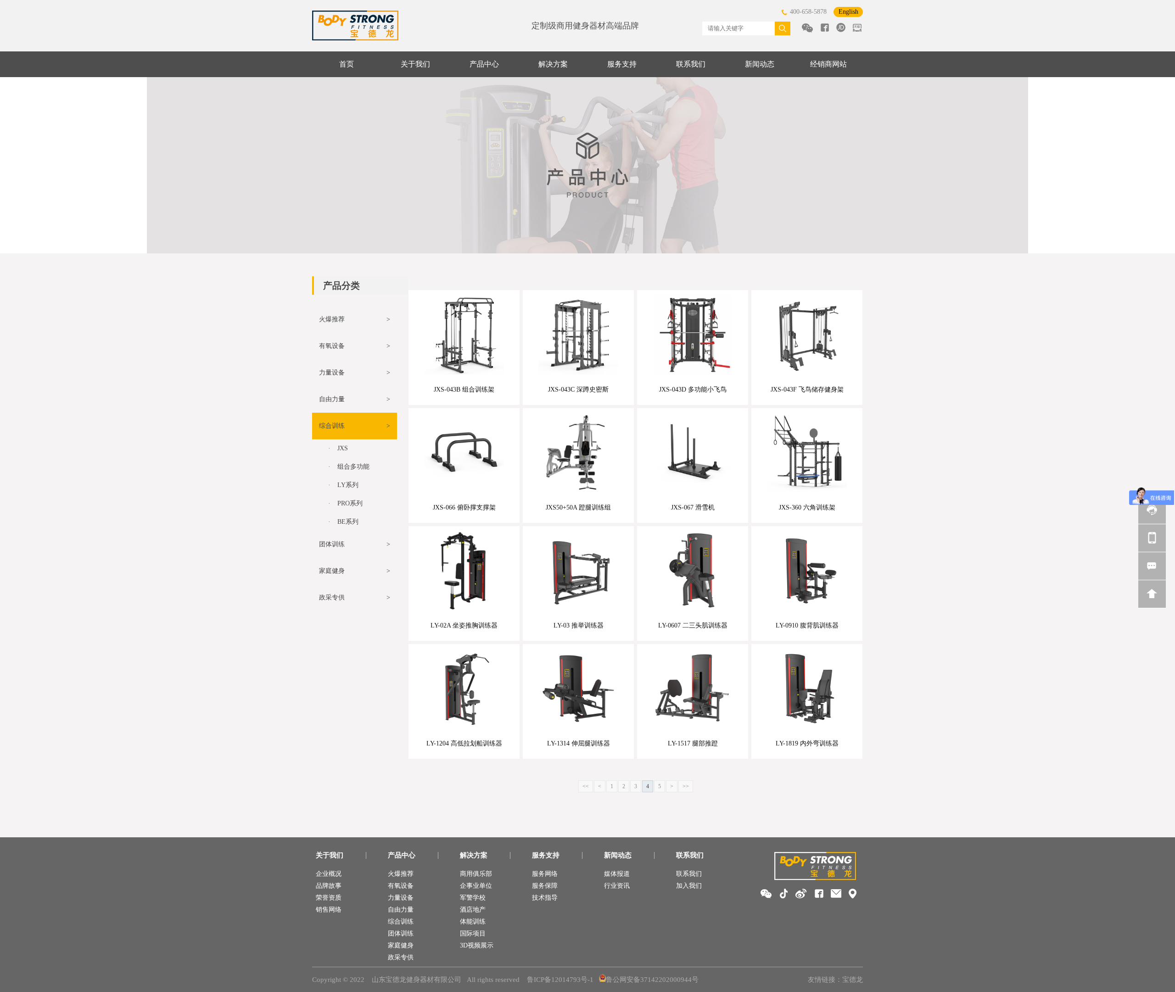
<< (585, 786)
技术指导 (545, 897)
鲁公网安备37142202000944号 (652, 979)
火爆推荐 (401, 873)
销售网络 (328, 909)
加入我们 (689, 885)
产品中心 (484, 64)
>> (686, 786)
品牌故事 (328, 885)
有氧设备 (401, 885)
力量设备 (401, 897)
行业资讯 (617, 885)
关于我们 (415, 64)
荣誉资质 (328, 897)
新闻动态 (759, 64)
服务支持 (622, 64)
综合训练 (401, 921)
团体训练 (401, 933)
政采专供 (401, 957)
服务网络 (545, 873)
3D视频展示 (476, 945)
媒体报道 (617, 873)
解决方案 (553, 64)
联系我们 (690, 64)
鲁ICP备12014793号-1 (560, 979)
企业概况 (328, 873)
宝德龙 (852, 979)
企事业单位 (476, 885)
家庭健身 (401, 945)
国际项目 (473, 933)
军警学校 (473, 897)
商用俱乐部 (476, 873)
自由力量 (401, 909)
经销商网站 (828, 64)
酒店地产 (473, 909)
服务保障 (545, 885)
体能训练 (473, 921)
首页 (346, 64)
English (848, 11)
